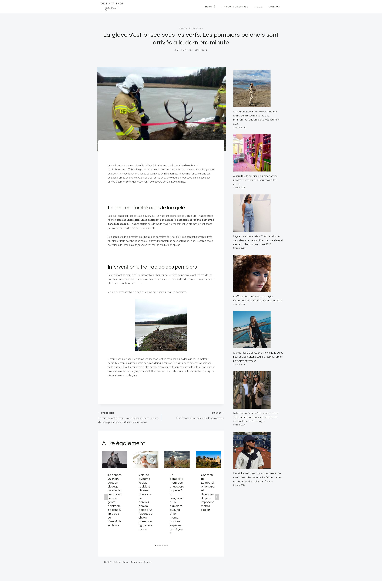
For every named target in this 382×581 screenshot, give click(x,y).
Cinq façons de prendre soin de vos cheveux (200, 416)
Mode (258, 6)
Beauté (210, 6)
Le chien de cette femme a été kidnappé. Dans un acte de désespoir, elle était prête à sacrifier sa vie (128, 418)
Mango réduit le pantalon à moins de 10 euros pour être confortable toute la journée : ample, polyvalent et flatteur (258, 356)
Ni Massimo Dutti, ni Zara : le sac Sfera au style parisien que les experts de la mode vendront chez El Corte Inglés (256, 417)
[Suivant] (217, 497)
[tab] (155, 545)
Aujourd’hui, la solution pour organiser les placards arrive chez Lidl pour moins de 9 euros (255, 180)
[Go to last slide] (106, 497)
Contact (274, 6)
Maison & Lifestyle (235, 6)
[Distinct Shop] (112, 6)
